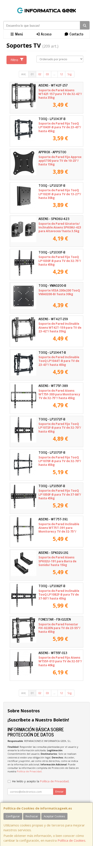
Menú (18, 34)
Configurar (13, 816)
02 (39, 74)
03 (47, 74)
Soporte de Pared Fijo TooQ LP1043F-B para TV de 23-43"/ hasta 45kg (59, 127)
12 (61, 74)
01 (32, 74)
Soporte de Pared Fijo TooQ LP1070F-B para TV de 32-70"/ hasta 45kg (59, 461)
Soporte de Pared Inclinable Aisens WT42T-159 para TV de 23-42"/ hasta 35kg (59, 327)
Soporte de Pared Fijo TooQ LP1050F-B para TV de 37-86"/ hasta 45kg (59, 494)
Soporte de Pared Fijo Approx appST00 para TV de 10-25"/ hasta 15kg (60, 161)
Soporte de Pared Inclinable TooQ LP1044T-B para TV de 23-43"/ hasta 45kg (58, 361)
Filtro (14, 60)
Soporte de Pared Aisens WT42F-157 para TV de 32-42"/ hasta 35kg (60, 94)
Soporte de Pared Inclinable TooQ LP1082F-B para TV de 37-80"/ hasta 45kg (58, 594)
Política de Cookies (71, 840)
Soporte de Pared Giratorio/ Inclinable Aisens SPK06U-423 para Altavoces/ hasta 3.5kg (59, 227)
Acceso (45, 34)
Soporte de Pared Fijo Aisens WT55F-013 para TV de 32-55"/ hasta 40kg (60, 661)
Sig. (69, 74)
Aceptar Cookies (54, 816)
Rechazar (32, 816)
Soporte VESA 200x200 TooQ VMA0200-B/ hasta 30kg (59, 292)
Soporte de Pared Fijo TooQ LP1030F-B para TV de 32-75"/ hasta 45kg (59, 260)
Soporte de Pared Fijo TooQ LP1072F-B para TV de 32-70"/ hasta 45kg (59, 427)
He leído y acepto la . (40, 781)
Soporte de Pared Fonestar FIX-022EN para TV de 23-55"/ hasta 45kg (59, 628)
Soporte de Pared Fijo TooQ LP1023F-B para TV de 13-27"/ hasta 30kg (59, 194)
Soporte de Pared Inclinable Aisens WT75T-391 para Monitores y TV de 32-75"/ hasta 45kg (58, 529)
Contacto (76, 34)
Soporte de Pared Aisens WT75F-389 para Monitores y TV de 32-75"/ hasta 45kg (59, 394)
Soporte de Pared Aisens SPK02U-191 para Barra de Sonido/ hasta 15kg (57, 561)
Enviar (59, 791)
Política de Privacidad (29, 771)
